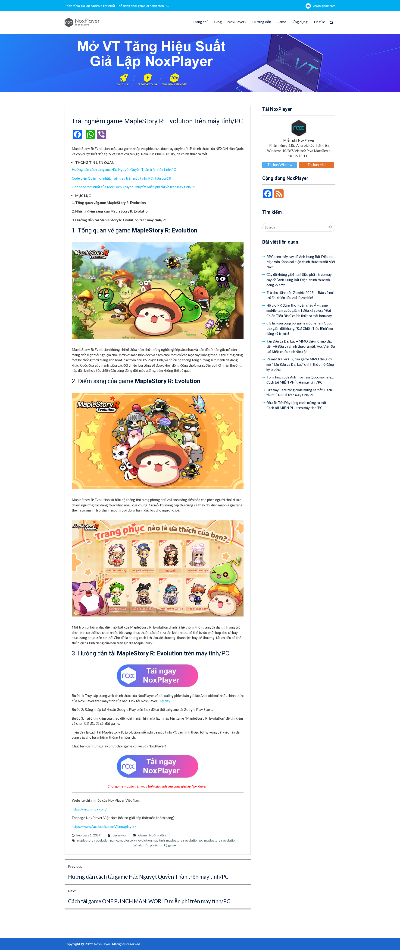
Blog (218, 21)
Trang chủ (201, 21)
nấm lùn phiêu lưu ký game (157, 845)
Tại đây (164, 701)
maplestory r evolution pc (184, 840)
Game (281, 21)
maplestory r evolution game (97, 840)
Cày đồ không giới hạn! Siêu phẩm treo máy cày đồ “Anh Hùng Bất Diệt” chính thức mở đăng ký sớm (299, 279)
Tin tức (319, 21)
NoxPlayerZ (237, 21)
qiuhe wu (119, 835)
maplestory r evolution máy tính (142, 840)
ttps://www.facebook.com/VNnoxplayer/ (105, 826)
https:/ (77, 809)
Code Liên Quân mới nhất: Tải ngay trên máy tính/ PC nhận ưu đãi (121, 178)
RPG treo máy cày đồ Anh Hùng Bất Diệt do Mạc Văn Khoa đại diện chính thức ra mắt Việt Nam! (300, 261)
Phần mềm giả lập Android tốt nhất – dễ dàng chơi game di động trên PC (117, 6)
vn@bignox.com (324, 6)
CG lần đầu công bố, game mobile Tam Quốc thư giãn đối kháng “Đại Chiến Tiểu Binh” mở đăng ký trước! (299, 328)
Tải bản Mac (316, 164)
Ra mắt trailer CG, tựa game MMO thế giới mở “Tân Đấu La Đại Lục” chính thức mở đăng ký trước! (300, 364)
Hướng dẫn (261, 21)
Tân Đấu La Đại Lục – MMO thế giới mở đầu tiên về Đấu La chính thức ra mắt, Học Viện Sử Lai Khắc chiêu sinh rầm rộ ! (300, 346)
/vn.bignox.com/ (94, 809)
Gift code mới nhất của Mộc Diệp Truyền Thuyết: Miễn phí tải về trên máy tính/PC (134, 187)
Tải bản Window (279, 164)
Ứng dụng (300, 21)
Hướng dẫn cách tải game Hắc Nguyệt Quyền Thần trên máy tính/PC (124, 169)
